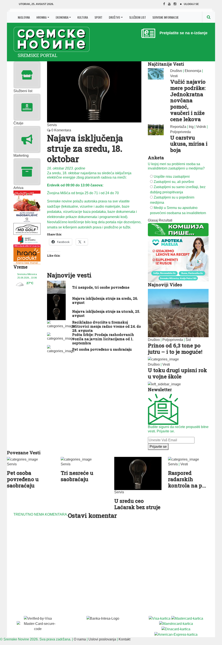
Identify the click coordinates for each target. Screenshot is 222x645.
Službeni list (137, 17)
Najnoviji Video (165, 284)
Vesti (174, 76)
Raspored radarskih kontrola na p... (187, 479)
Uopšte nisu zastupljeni (172, 176)
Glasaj (153, 220)
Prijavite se (158, 446)
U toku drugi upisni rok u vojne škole (177, 373)
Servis (52, 125)
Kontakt (124, 639)
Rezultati (165, 220)
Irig (191, 127)
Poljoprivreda (180, 132)
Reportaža (178, 127)
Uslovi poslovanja (102, 639)
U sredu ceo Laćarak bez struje (137, 504)
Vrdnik (201, 127)
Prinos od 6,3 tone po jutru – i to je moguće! (175, 348)
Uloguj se (191, 4)
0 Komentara (61, 130)
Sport (98, 17)
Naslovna (24, 17)
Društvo (114, 17)
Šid (188, 340)
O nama (80, 639)
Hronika (41, 17)
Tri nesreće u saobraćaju (77, 476)
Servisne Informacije (165, 17)
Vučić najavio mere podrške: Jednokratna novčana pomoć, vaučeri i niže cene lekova (188, 100)
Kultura (82, 17)
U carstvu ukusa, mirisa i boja (188, 144)
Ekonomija (62, 17)
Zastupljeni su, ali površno (174, 182)
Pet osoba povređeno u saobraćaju (23, 479)
